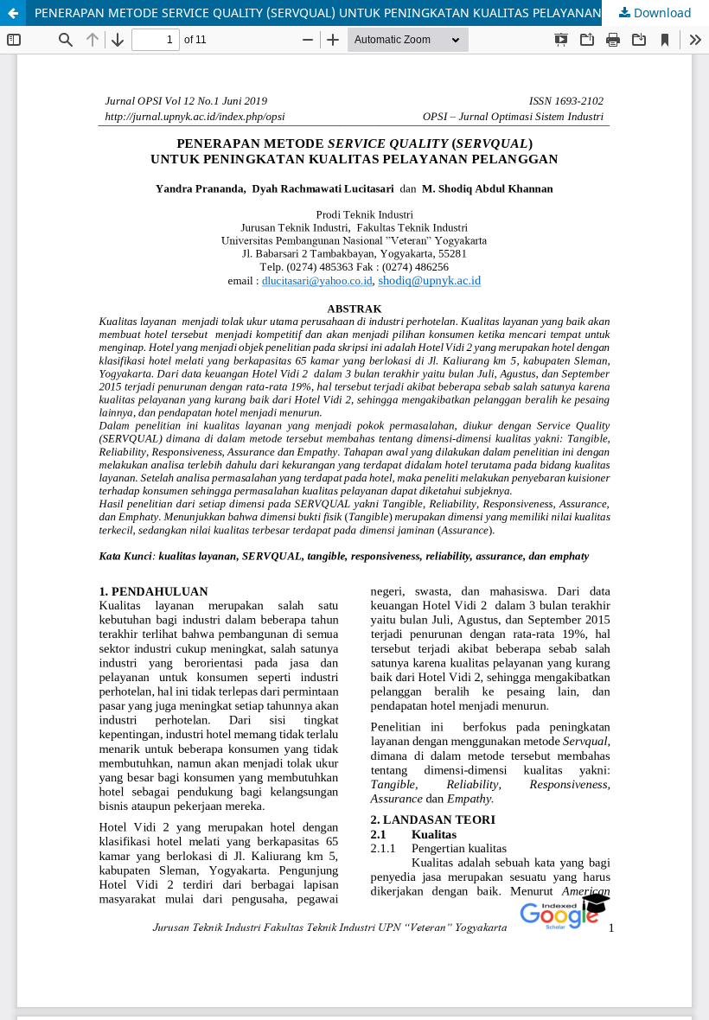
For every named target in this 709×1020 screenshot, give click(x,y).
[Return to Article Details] (13, 13)
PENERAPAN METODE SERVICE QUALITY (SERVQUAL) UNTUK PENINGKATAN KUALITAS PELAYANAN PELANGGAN (356, 12)
